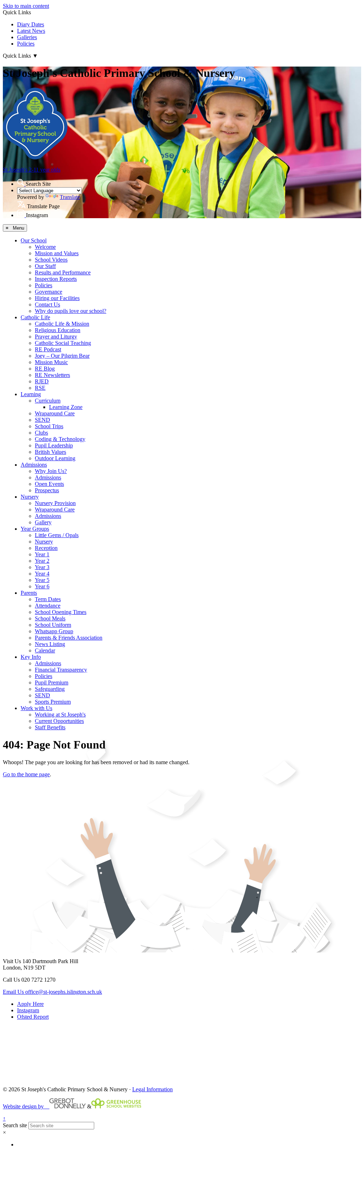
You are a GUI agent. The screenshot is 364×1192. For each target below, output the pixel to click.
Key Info (31, 657)
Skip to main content (26, 6)
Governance (48, 292)
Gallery (43, 522)
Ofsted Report (33, 1017)
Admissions (34, 465)
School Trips (49, 426)
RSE (40, 388)
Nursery (30, 497)
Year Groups (35, 529)
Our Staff (45, 266)
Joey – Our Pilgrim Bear (62, 356)
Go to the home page (26, 774)
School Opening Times (60, 612)
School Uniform (53, 625)
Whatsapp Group (54, 631)
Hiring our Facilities (57, 298)
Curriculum (47, 401)
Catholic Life (35, 317)
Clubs (41, 433)
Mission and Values (57, 253)
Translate (70, 197)
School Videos (51, 260)
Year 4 (42, 574)
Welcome (45, 247)
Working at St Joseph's (60, 714)
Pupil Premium (51, 682)
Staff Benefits (50, 727)
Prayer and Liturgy (56, 337)
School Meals (50, 618)
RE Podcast (48, 349)
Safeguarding (50, 689)
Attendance (47, 606)
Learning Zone (65, 407)
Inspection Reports (56, 279)
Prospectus (47, 490)
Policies (25, 44)
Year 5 (42, 580)
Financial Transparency (61, 670)
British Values (50, 452)
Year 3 (42, 567)
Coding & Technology (60, 439)
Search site (15, 1125)
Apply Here (30, 1004)
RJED (42, 381)
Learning (31, 394)
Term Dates (48, 599)
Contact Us (47, 304)
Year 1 (42, 554)
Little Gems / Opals (57, 535)
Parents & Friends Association (68, 638)
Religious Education (57, 330)
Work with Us (36, 708)
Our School (34, 240)
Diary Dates (30, 24)
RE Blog (45, 369)
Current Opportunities (59, 721)
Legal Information (152, 1089)
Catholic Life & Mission (62, 324)
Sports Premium (53, 702)
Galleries (27, 37)
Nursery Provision (55, 503)
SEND (42, 420)
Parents (29, 593)
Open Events (49, 484)
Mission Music (51, 362)
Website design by (26, 1106)
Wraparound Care (55, 413)
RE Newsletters (52, 375)
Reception (46, 548)
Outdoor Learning (55, 458)
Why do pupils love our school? (70, 311)
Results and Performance (63, 272)
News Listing (50, 644)
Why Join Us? (51, 471)
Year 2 (42, 561)
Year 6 (42, 586)
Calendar (45, 650)
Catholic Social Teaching (63, 343)
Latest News (31, 31)
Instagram (28, 1010)
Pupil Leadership (54, 445)
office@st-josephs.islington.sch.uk (52, 992)
